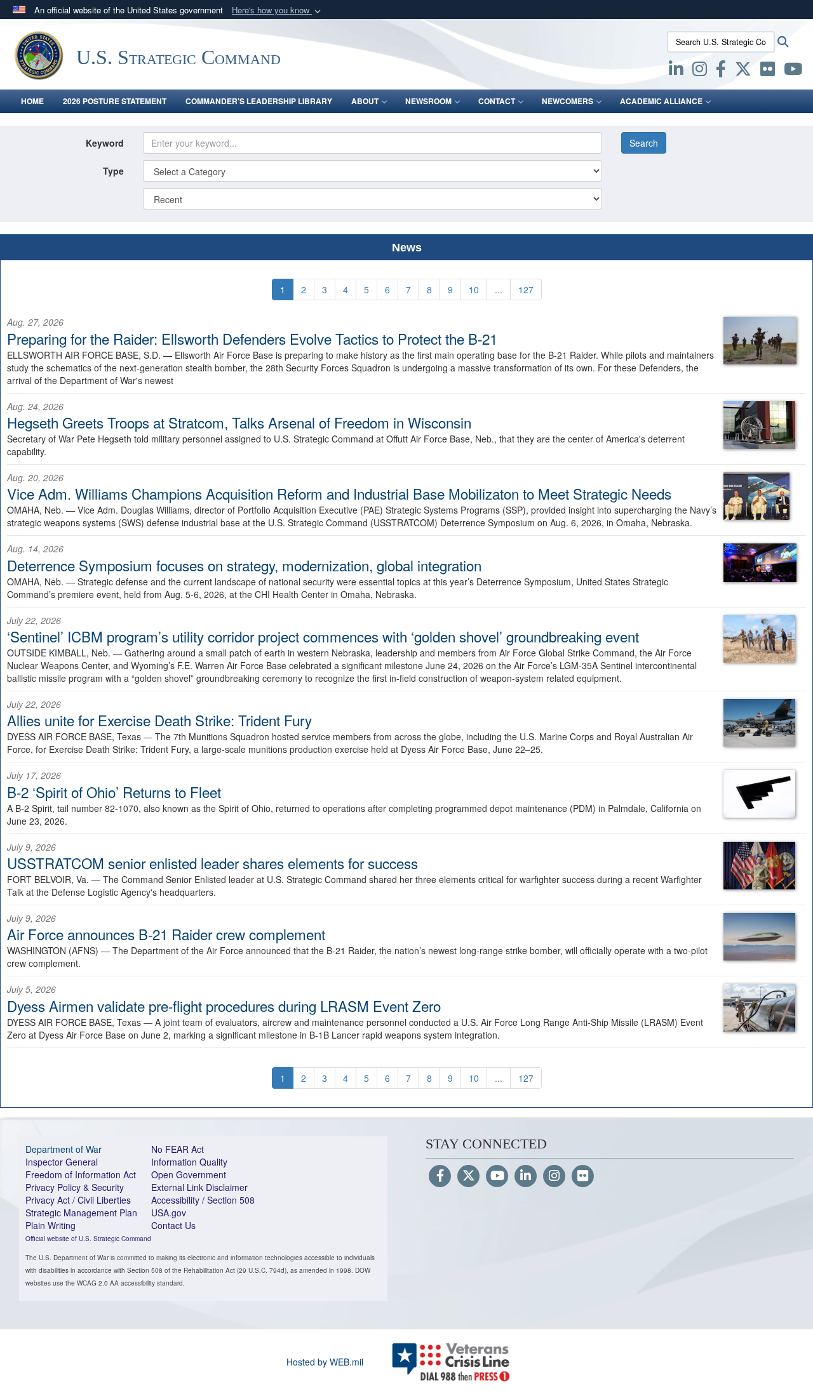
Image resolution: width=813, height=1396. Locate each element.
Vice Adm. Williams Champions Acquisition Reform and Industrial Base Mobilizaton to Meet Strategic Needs (339, 493)
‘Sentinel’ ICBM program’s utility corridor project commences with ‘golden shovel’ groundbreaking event (323, 636)
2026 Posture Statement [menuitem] (114, 101)
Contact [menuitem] (496, 101)
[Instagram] (554, 1176)
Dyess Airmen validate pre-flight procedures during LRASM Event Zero (224, 1005)
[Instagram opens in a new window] (699, 71)
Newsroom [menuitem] (428, 101)
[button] (277, 10)
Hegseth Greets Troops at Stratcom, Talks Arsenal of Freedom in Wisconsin (239, 422)
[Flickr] (583, 1176)
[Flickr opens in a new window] (767, 71)
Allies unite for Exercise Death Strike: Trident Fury (159, 720)
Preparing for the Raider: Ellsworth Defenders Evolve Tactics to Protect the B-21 (252, 338)
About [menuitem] (365, 101)
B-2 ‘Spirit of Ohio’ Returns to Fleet (114, 791)
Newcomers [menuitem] (567, 101)
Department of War (63, 1149)
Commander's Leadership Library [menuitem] (258, 101)
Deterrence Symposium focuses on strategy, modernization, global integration (244, 565)
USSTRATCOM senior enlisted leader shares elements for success (212, 863)
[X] (743, 71)
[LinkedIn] (525, 1176)
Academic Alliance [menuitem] (661, 101)
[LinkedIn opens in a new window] (676, 71)
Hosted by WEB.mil (324, 1361)
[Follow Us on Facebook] (440, 1176)
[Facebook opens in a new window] (721, 71)
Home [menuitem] (32, 101)
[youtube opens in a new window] (793, 71)
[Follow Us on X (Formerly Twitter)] (468, 1176)
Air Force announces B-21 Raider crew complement (166, 934)
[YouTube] (497, 1176)
